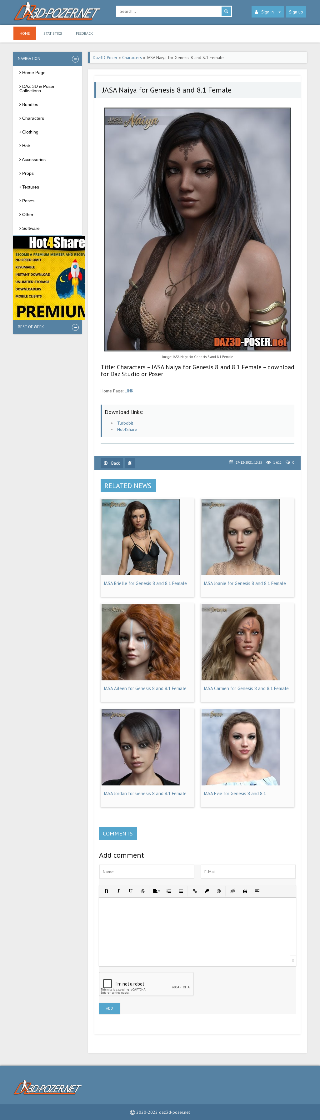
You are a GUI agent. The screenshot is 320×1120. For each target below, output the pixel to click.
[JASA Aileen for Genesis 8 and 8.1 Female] (141, 679)
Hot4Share (127, 429)
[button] (105, 890)
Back (115, 463)
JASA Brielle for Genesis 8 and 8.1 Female (145, 583)
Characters (132, 57)
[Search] (226, 11)
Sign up (296, 12)
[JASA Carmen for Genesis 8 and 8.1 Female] (241, 679)
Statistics (52, 33)
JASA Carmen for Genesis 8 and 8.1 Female (246, 688)
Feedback (84, 33)
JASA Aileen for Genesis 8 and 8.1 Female (145, 688)
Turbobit (125, 423)
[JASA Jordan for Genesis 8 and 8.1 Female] (141, 784)
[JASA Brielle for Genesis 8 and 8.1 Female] (141, 574)
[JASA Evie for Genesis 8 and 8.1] (241, 784)
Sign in (267, 12)
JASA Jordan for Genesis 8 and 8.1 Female (145, 793)
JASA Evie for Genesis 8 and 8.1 (235, 793)
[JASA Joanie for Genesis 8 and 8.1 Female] (241, 574)
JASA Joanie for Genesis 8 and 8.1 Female (245, 583)
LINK (129, 391)
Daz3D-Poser (105, 57)
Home (25, 33)
